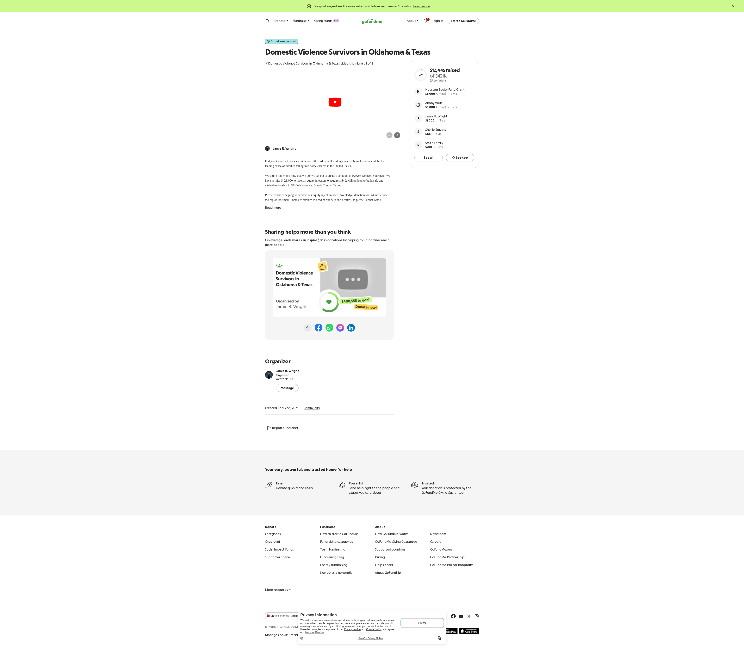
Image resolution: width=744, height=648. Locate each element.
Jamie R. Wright (436, 116)
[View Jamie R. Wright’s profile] (269, 375)
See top (462, 157)
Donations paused (283, 41)
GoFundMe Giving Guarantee (443, 492)
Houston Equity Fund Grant (445, 89)
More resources (276, 589)
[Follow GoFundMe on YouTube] (461, 616)
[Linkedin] (351, 327)
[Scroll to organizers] (267, 148)
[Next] (397, 135)
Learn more (421, 6)
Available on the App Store (469, 631)
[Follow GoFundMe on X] (469, 616)
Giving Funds (326, 20)
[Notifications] (425, 21)
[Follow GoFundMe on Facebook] (453, 616)
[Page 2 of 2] (275, 137)
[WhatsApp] (329, 327)
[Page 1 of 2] (272, 137)
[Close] (733, 6)
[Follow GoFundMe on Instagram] (476, 616)
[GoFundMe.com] (372, 20)
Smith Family (434, 143)
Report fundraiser (285, 428)
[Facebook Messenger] (340, 327)
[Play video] (335, 102)
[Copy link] (308, 327)
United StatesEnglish (285, 615)
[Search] (267, 21)
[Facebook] (318, 327)
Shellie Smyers (435, 129)
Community (312, 408)
